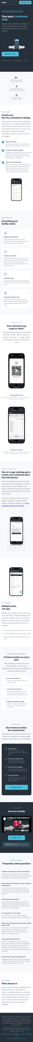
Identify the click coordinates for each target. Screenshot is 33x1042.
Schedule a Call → (10, 54)
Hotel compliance (15, 1034)
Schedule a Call (25, 2)
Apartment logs (6, 1034)
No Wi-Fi (23, 1034)
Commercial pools (19, 1029)
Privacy (21, 1031)
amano (4, 2)
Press (17, 1031)
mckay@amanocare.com (19, 1038)
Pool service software (8, 1029)
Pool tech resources (24, 1028)
